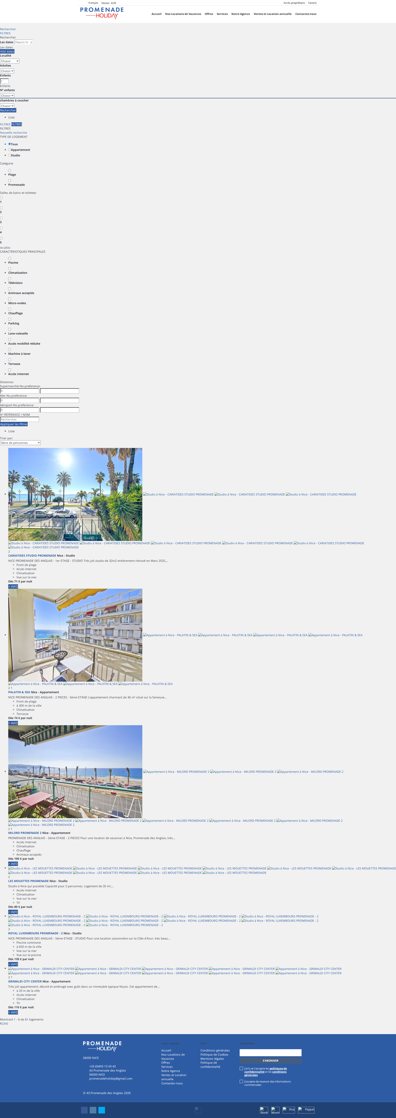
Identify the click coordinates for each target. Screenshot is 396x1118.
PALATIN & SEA (19, 692)
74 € (17, 718)
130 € (18, 959)
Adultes (5, 65)
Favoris (312, 3)
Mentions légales (212, 1059)
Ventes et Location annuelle (273, 14)
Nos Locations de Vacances (183, 14)
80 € (17, 907)
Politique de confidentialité (210, 1065)
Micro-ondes (17, 303)
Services (222, 14)
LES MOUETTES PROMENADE (28, 881)
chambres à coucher (14, 100)
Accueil (156, 14)
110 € (18, 1007)
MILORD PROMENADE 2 (24, 833)
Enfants (5, 75)
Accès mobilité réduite (24, 343)
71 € (17, 581)
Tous (14, 144)
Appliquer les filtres (13, 424)
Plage (12, 174)
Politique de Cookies (214, 1054)
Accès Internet (18, 374)
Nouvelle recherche (13, 133)
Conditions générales (215, 1050)
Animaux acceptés (21, 293)
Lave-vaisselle (18, 333)
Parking (13, 323)
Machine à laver (19, 354)
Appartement (20, 150)
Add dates (7, 51)
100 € (18, 859)
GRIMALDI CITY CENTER (25, 981)
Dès (10, 581)
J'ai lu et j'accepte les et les (265, 1072)
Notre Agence (240, 14)
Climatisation (17, 273)
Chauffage (15, 313)
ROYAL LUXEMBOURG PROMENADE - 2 (35, 933)
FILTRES (5, 33)
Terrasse (14, 364)
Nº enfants (7, 90)
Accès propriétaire (294, 3)
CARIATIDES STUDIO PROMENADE (32, 555)
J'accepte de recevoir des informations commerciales (267, 1083)
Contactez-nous (305, 14)
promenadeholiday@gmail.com (110, 1078)
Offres (209, 14)
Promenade (16, 185)
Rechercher (8, 29)
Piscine (13, 262)
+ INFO (13, 586)
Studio (15, 155)
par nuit (26, 581)
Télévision (15, 283)
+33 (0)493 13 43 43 (102, 1066)
